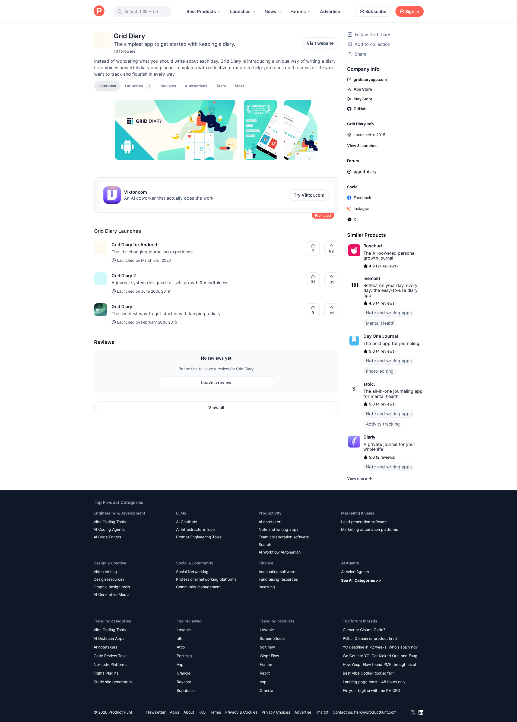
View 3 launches (362, 145)
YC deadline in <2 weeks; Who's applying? (380, 647)
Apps (174, 712)
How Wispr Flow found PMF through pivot (379, 664)
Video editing (105, 571)
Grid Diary (122, 306)
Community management (198, 586)
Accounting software (277, 571)
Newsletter (156, 712)
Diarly (369, 437)
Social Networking (192, 571)
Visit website (320, 43)
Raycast (184, 681)
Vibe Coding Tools (110, 521)
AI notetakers (270, 521)
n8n (180, 638)
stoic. (369, 384)
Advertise (330, 11)
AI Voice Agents (355, 571)
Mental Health (380, 323)
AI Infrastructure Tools (195, 529)
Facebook (362, 197)
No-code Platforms (110, 664)
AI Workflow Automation (280, 552)
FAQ (202, 712)
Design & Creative (110, 563)
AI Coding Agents (109, 529)
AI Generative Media (111, 594)
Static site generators (113, 681)
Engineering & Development (119, 513)
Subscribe (375, 11)
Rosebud (372, 245)
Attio (181, 647)
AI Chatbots (186, 521)
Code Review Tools (110, 655)
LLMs (181, 513)
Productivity (270, 513)
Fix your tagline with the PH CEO (371, 690)
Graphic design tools (112, 586)
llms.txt (322, 712)
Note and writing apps (389, 312)
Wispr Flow (269, 655)
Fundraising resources (278, 579)
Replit (265, 673)
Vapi (180, 664)
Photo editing (380, 371)
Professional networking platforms (206, 579)
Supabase (186, 690)
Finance (266, 563)
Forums (298, 11)
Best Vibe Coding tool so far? (368, 673)
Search (265, 544)
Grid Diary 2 (124, 275)
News (270, 11)
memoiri (371, 278)
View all (216, 407)
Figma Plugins (106, 673)
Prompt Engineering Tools (198, 537)
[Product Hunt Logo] (99, 11)
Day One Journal (380, 336)
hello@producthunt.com (375, 712)
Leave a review (216, 382)
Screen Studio (272, 638)
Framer (266, 664)
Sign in (412, 11)
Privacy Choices (276, 712)
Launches (240, 11)
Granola (183, 673)
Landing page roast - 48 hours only (374, 681)
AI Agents (350, 563)
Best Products (201, 11)
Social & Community (194, 563)
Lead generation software (364, 521)
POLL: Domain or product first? (370, 638)
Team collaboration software (284, 537)
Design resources (109, 579)
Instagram (363, 208)
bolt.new (267, 647)
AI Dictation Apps (109, 638)
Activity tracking (383, 424)
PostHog (184, 655)
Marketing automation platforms (369, 529)
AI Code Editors (107, 537)
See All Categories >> (361, 580)
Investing (267, 586)
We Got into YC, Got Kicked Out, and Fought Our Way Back (382, 656)
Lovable (184, 629)
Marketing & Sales (357, 513)
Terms (215, 712)
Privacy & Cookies (241, 712)
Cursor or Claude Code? (364, 629)
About (188, 712)
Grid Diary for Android (134, 244)
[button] (239, 85)
